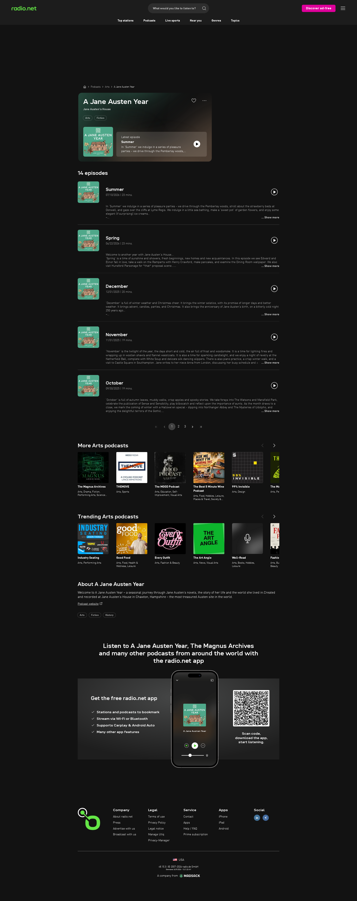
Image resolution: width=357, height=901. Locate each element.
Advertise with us (124, 828)
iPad (221, 822)
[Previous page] (164, 427)
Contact (188, 816)
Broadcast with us (124, 834)
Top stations (125, 20)
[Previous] (262, 444)
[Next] (274, 444)
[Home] (84, 86)
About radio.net (123, 816)
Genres (216, 20)
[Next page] (192, 427)
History (109, 615)
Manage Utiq (156, 834)
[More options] (204, 100)
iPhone (223, 816)
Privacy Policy (156, 822)
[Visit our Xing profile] (265, 818)
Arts (87, 118)
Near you (196, 20)
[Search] (204, 8)
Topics (235, 20)
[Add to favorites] (193, 100)
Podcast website (88, 603)
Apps (186, 822)
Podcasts (149, 20)
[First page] (156, 427)
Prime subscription (195, 834)
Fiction (100, 118)
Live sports (172, 20)
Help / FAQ (190, 828)
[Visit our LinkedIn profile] (257, 818)
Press (116, 822)
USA (181, 859)
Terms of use (156, 816)
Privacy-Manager (159, 840)
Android (224, 828)
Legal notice (156, 828)
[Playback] (197, 144)
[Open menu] (342, 8)
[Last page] (201, 427)
